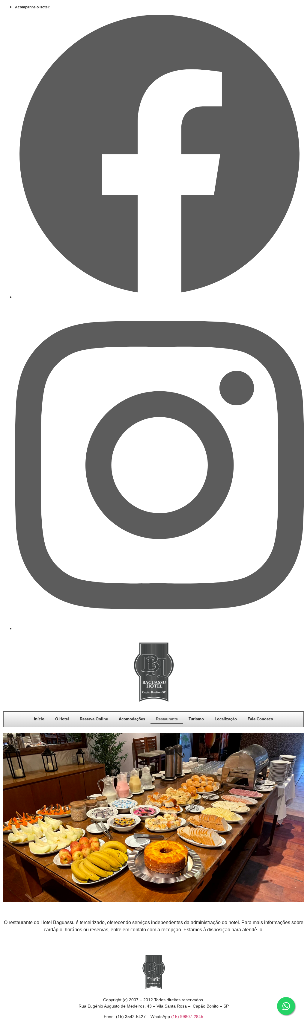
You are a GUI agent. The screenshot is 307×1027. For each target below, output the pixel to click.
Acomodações (132, 719)
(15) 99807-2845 (187, 1016)
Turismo (196, 719)
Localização (226, 719)
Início (39, 719)
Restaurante (167, 719)
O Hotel (62, 719)
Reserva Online (94, 719)
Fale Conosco (260, 719)
